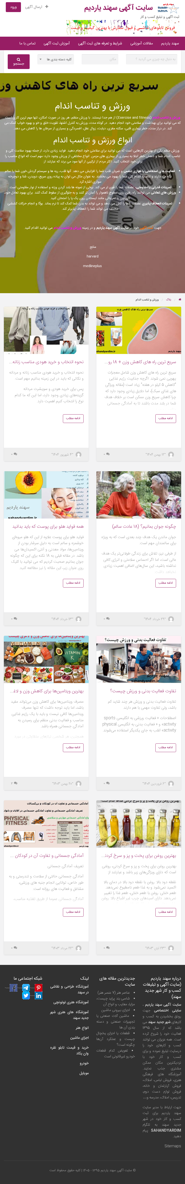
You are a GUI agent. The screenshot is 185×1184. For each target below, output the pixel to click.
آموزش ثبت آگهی (57, 44)
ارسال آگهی (34, 7)
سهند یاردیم (170, 44)
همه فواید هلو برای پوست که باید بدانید (48, 527)
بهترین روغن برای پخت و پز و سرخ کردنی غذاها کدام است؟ (123, 856)
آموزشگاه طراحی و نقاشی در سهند (69, 990)
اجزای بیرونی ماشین (115, 1010)
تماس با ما (27, 44)
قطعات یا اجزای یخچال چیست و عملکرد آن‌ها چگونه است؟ (115, 1039)
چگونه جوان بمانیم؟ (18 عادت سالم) (144, 527)
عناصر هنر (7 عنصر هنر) (114, 993)
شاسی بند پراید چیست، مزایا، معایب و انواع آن (115, 1001)
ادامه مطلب (166, 418)
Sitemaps (173, 1146)
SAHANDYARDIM (166, 1131)
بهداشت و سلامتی (144, 123)
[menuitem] (36, 7)
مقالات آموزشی (141, 44)
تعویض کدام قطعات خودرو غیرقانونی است (115, 1053)
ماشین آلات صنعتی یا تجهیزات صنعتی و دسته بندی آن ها (115, 1022)
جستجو (18, 64)
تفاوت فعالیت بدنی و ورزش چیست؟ (143, 691)
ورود (13, 7)
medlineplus (92, 266)
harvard (93, 256)
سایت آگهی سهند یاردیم (118, 8)
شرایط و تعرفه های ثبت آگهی (100, 44)
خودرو (84, 1063)
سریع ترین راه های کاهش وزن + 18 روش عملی (134, 362)
